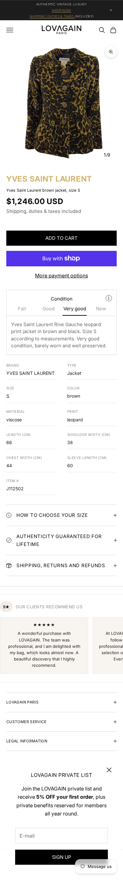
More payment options (61, 275)
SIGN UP (61, 857)
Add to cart (61, 238)
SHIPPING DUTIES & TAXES (52, 16)
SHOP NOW (61, 10)
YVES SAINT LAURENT (49, 178)
